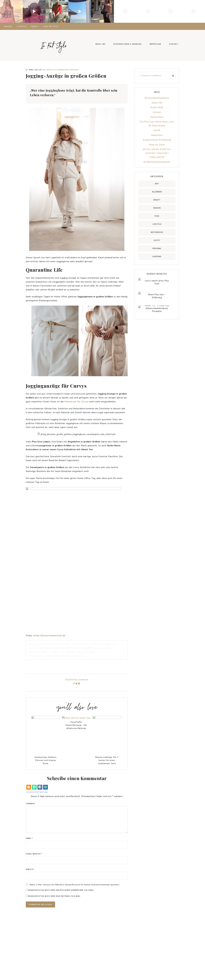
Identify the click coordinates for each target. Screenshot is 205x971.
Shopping (156, 256)
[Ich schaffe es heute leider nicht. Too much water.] (79, 11)
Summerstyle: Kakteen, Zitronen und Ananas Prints (45, 760)
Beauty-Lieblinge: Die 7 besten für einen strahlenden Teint (106, 760)
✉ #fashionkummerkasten (157, 162)
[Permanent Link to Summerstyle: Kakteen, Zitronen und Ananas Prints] (45, 718)
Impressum (157, 135)
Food (157, 216)
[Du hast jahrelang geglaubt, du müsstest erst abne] (34, 11)
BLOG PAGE (156, 107)
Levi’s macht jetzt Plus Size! (157, 282)
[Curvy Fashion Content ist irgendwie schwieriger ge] (125, 11)
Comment (30, 804)
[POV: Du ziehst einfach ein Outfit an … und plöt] (193, 11)
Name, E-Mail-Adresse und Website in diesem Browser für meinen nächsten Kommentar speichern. (75, 884)
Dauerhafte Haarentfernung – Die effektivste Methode (76, 725)
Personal (156, 248)
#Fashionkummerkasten (157, 98)
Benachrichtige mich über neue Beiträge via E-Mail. (54, 896)
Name (29, 838)
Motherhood (157, 232)
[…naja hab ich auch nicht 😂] (148, 11)
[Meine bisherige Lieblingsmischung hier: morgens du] (57, 11)
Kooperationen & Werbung (157, 139)
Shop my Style (157, 144)
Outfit (157, 240)
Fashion (157, 208)
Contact (157, 112)
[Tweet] (76, 683)
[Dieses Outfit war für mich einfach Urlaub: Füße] (11, 11)
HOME (157, 130)
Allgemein (157, 192)
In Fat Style (54, 43)
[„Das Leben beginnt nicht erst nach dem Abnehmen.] (170, 11)
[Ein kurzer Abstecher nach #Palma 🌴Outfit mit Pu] (102, 11)
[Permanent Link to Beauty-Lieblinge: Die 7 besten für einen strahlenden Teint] (107, 718)
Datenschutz (157, 117)
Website (30, 869)
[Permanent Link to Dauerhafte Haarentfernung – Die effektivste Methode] (76, 718)
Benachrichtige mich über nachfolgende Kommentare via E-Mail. (61, 890)
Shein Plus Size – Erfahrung (157, 296)
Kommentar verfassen (68, 70)
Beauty (157, 200)
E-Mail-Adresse (34, 854)
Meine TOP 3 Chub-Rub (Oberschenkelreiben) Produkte (156, 308)
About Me (157, 102)
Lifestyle (157, 224)
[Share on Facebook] (74, 683)
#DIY (157, 184)
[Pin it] (79, 683)
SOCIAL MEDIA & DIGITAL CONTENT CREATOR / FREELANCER (157, 153)
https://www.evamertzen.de (49, 635)
